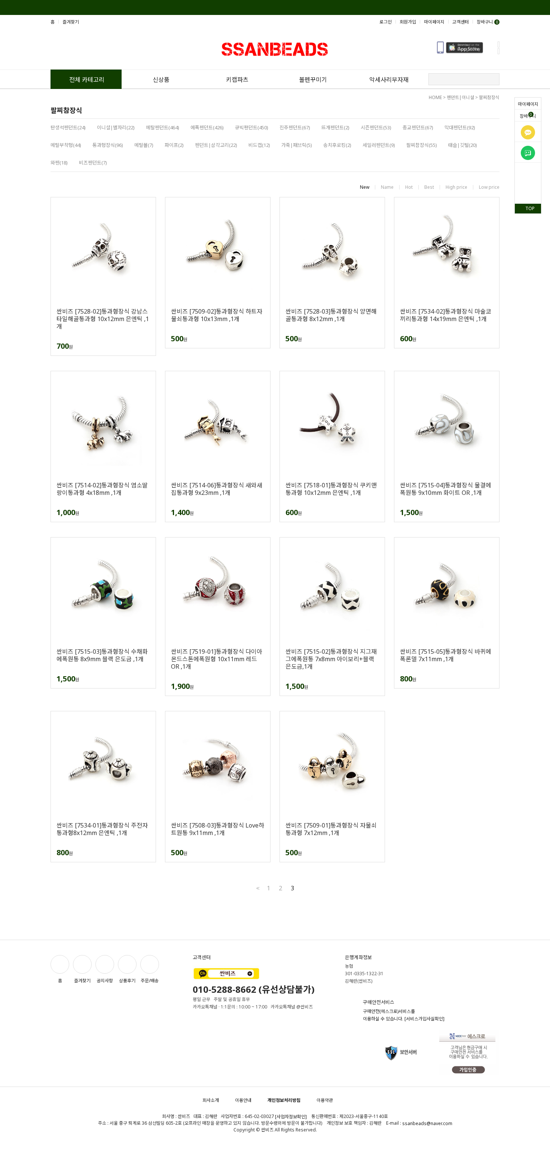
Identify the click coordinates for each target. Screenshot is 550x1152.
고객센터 (460, 22)
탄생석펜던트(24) (68, 127)
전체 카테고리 (86, 80)
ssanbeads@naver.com (427, 1123)
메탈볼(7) (143, 145)
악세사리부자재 (389, 80)
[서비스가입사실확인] (424, 1019)
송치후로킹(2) (337, 145)
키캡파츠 (237, 80)
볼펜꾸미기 (313, 80)
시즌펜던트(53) (376, 127)
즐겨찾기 (70, 22)
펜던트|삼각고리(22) (216, 145)
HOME (435, 97)
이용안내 (243, 1100)
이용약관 (325, 1100)
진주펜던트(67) (294, 127)
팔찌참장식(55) (421, 145)
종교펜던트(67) (418, 127)
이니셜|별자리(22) (116, 127)
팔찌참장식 (489, 97)
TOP (530, 208)
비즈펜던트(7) (93, 163)
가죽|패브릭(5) (296, 145)
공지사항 (105, 980)
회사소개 (210, 1100)
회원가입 (408, 22)
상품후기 (127, 980)
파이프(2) (174, 145)
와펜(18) (59, 163)
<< (257, 888)
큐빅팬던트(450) (251, 127)
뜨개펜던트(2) (335, 127)
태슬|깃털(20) (462, 145)
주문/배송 (150, 980)
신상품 (161, 80)
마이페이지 (528, 104)
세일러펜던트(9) (379, 145)
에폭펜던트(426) (207, 127)
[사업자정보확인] (291, 1117)
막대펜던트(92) (459, 127)
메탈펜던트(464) (162, 127)
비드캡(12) (259, 145)
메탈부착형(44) (66, 145)
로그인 (385, 22)
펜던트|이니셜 (460, 97)
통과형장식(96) (107, 145)
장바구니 (528, 115)
